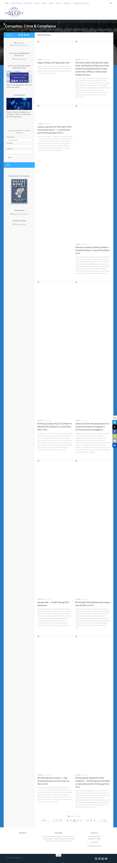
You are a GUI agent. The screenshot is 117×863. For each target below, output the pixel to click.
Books (51, 3)
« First (44, 820)
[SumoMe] (114, 445)
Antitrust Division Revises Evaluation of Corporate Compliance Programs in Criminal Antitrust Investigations (92, 426)
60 (94, 820)
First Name (9, 143)
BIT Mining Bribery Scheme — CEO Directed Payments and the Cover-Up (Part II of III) (53, 781)
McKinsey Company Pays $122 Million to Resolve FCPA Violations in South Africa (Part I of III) (54, 426)
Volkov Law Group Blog (14, 12)
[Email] (114, 440)
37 (81, 820)
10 (54, 820)
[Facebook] (25, 35)
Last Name (9, 149)
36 (78, 820)
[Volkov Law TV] (28, 35)
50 (91, 820)
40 (87, 820)
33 (67, 820)
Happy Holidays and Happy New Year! (53, 63)
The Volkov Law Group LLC (81, 3)
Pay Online (67, 3)
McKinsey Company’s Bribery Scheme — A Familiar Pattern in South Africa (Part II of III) (92, 250)
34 (71, 820)
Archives (58, 3)
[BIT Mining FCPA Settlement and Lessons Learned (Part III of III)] (93, 528)
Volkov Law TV (27, 3)
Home (7, 3)
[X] (114, 427)
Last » (105, 820)
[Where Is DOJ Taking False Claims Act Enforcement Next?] (19, 77)
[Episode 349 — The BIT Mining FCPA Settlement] (55, 528)
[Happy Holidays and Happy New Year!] (55, 49)
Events (37, 3)
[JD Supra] (31, 35)
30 (61, 820)
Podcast (44, 3)
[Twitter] (19, 35)
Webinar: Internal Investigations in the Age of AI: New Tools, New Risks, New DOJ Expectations (18, 114)
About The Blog (16, 3)
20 (57, 820)
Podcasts (40, 599)
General (40, 59)
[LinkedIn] (22, 35)
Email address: (10, 137)
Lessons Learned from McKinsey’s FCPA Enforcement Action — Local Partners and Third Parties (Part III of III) (54, 130)
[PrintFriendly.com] (114, 436)
